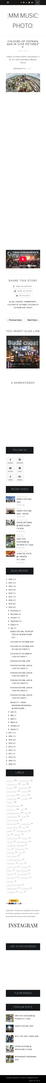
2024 (10, 586)
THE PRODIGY (11, 863)
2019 (10, 604)
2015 (10, 740)
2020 (10, 600)
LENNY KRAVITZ (11, 878)
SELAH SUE (25, 838)
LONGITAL (24, 795)
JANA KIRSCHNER (11, 792)
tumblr (10, 480)
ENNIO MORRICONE (21, 871)
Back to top (34, 1081)
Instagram (20, 463)
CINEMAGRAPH (30, 302)
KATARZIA (24, 792)
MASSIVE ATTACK (20, 849)
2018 (10, 607)
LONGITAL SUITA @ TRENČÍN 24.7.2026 (24, 557)
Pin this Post (24, 296)
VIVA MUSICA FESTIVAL (13, 813)
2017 (10, 733)
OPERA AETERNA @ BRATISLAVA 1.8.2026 (24, 525)
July (11, 628)
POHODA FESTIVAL (24, 781)
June (12, 712)
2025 (10, 583)
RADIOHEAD (10, 881)
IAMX (26, 813)
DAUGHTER (10, 874)
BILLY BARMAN (11, 795)
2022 (10, 593)
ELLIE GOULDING (22, 874)
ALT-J (24, 828)
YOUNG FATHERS (12, 867)
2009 (10, 761)
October (13, 618)
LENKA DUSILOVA (12, 817)
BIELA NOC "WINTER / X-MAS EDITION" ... (20, 365)
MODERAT (18, 835)
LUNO (22, 810)
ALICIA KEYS (24, 867)
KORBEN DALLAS (11, 799)
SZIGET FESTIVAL (12, 856)
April (12, 719)
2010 (10, 757)
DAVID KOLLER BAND (13, 820)
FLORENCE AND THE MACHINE (15, 846)
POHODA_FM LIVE (12, 785)
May (12, 715)
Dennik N (29, 68)
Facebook (10, 463)
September (14, 621)
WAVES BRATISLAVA (22, 842)
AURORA (19, 302)
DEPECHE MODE (11, 824)
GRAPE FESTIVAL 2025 (24, 1026)
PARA (23, 785)
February (13, 726)
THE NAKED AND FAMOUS (14, 860)
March (12, 722)
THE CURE (10, 842)
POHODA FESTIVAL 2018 (20, 661)
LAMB (8, 835)
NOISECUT (10, 802)
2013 (10, 747)
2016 (10, 736)
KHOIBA (24, 817)
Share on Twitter (24, 291)
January (13, 729)
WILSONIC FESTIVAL (12, 828)
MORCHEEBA (10, 853)
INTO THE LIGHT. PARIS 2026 (26, 1036)
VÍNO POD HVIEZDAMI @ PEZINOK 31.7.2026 (25, 542)
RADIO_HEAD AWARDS (13, 806)
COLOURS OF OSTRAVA (17, 305)
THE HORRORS (25, 889)
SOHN (20, 853)
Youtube (10, 471)
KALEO (29, 307)
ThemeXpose (22, 1077)
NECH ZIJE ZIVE (11, 810)
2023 (10, 590)
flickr (20, 471)
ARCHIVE (9, 871)
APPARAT (9, 831)
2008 (10, 764)
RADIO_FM (10, 781)
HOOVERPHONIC (25, 824)
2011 (10, 754)
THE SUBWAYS (11, 892)
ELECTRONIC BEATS (22, 831)
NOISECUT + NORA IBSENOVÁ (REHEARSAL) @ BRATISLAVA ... (21, 705)
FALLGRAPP (25, 799)
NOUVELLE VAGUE (12, 838)
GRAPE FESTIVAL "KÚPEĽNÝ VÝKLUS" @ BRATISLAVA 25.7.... (21, 634)
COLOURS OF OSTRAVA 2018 (21, 642)
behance (19, 480)
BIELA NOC (10, 788)
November (14, 614)
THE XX (21, 892)
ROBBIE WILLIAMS (12, 889)
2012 (10, 750)
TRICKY (21, 863)
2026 (10, 579)
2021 (10, 597)
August (13, 625)
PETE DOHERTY (24, 878)
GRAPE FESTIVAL (23, 788)
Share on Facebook (24, 286)
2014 (10, 743)
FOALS (9, 849)
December (14, 611)
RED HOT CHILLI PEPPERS (14, 885)
